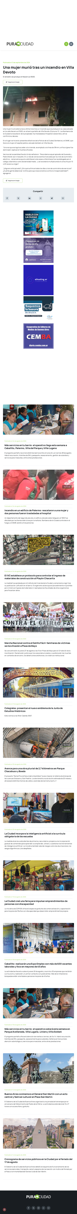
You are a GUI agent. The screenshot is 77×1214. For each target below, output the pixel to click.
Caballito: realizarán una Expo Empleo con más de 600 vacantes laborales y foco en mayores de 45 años (38, 965)
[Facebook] (7, 198)
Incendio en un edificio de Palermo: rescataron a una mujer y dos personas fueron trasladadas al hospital (36, 512)
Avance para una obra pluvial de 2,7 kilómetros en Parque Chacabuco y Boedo (35, 770)
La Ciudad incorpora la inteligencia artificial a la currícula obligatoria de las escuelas (35, 835)
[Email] (63, 198)
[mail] (49, 1208)
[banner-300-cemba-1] (38, 324)
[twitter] (33, 1208)
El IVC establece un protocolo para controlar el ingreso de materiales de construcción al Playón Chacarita (35, 577)
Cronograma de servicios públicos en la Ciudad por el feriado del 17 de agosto (38, 1161)
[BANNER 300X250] (38, 211)
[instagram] (38, 1208)
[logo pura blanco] (38, 1195)
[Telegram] (52, 198)
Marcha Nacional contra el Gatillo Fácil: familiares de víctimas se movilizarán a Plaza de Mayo (37, 644)
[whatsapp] (44, 1208)
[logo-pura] (20, 42)
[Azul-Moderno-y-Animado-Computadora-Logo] (38, 266)
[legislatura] (38, 238)
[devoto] (38, 87)
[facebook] (28, 1208)
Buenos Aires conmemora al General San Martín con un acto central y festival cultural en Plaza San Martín (36, 1095)
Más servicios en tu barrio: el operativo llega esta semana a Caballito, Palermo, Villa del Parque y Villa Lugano (36, 447)
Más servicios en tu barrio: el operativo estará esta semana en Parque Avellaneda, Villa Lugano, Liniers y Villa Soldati (37, 1030)
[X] (18, 198)
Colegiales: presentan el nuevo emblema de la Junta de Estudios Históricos (34, 710)
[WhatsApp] (41, 198)
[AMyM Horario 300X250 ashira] (38, 297)
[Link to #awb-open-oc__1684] (71, 44)
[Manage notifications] (4, 1209)
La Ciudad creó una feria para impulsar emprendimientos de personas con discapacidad (36, 903)
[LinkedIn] (29, 198)
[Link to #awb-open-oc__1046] (66, 44)
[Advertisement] (38, 19)
